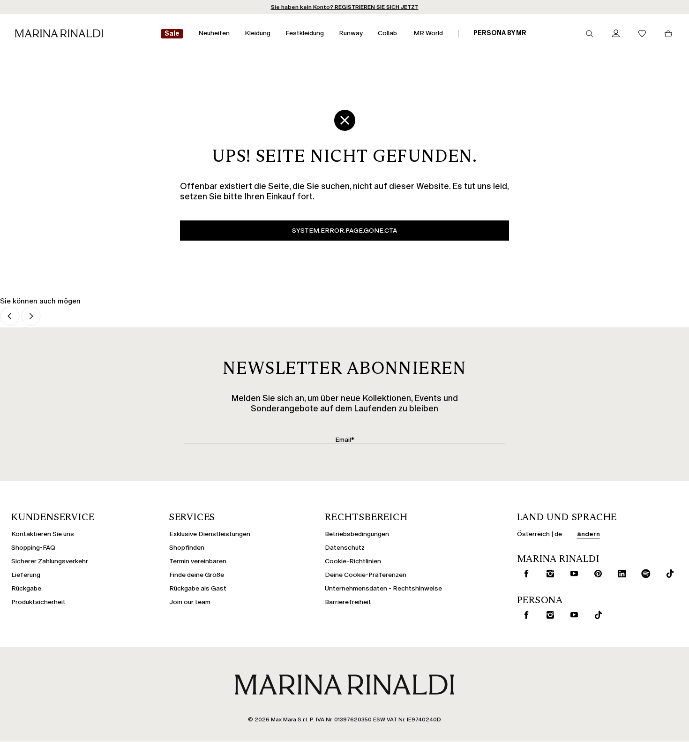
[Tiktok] (596, 615)
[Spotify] (644, 573)
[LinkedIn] (620, 573)
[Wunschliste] (642, 34)
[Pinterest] (596, 573)
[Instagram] (548, 573)
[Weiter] (31, 316)
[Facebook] (524, 573)
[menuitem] (172, 34)
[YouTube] (572, 573)
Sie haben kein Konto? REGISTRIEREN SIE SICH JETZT (345, 7)
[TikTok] (667, 573)
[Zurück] (10, 316)
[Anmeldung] (616, 34)
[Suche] (589, 33)
